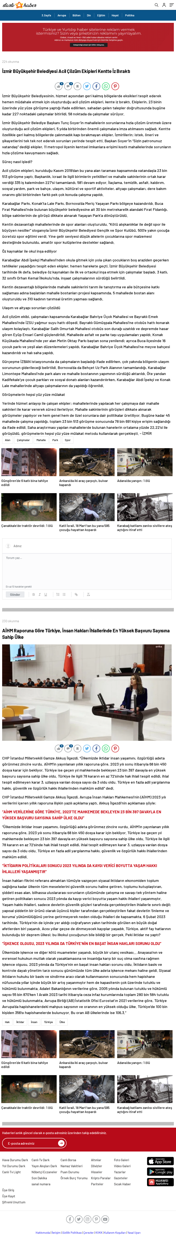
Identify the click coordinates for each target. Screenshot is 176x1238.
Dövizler (96, 1166)
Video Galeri (122, 1166)
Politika (129, 15)
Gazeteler (121, 1178)
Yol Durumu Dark (13, 1166)
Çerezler (88, 1232)
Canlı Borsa (68, 1160)
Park (55, 440)
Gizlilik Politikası (72, 1232)
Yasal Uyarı (134, 1232)
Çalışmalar (23, 440)
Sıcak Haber (122, 1184)
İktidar (20, 1022)
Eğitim (101, 15)
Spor (68, 440)
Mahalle (41, 440)
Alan (7, 440)
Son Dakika (39, 1178)
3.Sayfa (46, 15)
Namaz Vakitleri (71, 1166)
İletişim (56, 1232)
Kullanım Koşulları (115, 1232)
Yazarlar (120, 1172)
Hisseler (96, 1172)
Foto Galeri (121, 1160)
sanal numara (41, 1184)
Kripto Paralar (101, 1178)
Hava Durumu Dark (15, 1160)
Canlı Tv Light (11, 1172)
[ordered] (58, 594)
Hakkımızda (43, 1232)
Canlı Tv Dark (41, 1160)
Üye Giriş (8, 1190)
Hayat (115, 15)
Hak (7, 1022)
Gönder (15, 594)
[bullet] (64, 594)
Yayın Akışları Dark (44, 1166)
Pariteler (97, 1184)
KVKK (99, 1232)
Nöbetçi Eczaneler (44, 1172)
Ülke (62, 1022)
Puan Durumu (70, 1172)
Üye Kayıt (8, 1196)
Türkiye (48, 1022)
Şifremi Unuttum (13, 1202)
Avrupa (62, 15)
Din (89, 15)
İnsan (34, 1022)
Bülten (76, 15)
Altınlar (96, 1160)
